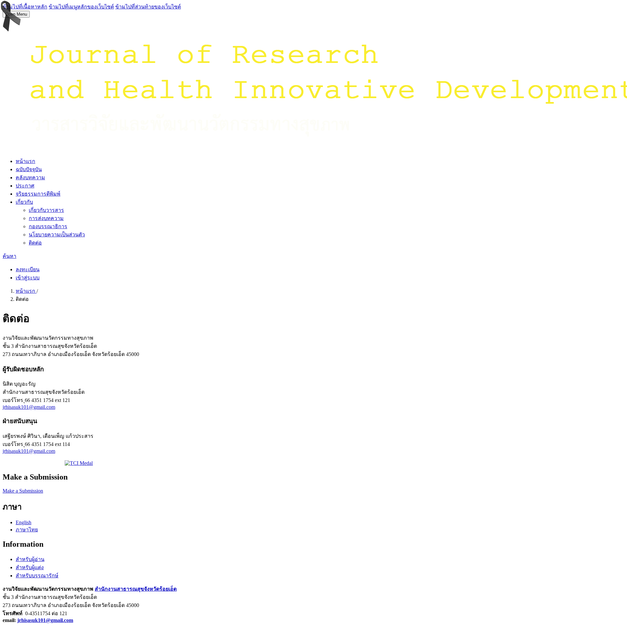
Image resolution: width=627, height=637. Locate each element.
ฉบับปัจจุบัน (29, 169)
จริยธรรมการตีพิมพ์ (38, 194)
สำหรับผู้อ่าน (30, 559)
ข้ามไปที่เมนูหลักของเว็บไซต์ (81, 6)
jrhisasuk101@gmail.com (29, 407)
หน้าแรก (25, 161)
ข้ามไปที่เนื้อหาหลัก (25, 6)
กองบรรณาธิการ (48, 226)
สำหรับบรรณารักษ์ (37, 575)
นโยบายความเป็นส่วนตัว (57, 234)
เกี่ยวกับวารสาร (46, 210)
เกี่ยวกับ (24, 202)
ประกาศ (25, 185)
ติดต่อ (35, 242)
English (23, 522)
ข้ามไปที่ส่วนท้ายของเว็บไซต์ (148, 6)
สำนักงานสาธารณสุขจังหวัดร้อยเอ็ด (136, 589)
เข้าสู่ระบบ (28, 277)
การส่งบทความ (46, 218)
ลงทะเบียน (28, 269)
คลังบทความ (30, 177)
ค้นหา (9, 256)
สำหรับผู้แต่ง (30, 567)
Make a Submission (23, 491)
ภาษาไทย (27, 529)
